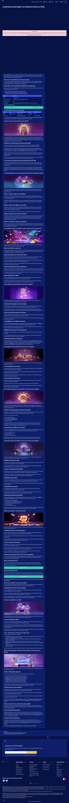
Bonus (46, 1)
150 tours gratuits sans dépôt (34, 699)
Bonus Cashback (33, 725)
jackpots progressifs (15, 386)
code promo (22, 149)
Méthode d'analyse (19, 767)
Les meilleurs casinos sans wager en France (16, 725)
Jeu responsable (18, 772)
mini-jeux (35, 138)
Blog (63, 1)
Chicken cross (59, 772)
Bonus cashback (46, 767)
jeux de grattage (33, 340)
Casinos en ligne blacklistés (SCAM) (34, 775)
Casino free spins (27, 725)
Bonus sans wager (46, 769)
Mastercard (15, 500)
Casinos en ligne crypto (33, 771)
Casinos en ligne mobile (33, 764)
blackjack (11, 343)
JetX (57, 766)
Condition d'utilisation (20, 774)
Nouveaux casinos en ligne (33, 773)
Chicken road (59, 764)
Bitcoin (12, 502)
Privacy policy (26, 755)
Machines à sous (59, 775)
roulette (11, 429)
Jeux (58, 1)
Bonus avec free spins (46, 764)
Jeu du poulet (59, 770)
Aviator (58, 767)
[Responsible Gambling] (34, 783)
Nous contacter (18, 770)
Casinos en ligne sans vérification (33, 767)
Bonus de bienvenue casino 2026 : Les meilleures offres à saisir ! (15, 732)
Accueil (5, 731)
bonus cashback (11, 277)
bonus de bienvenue (18, 699)
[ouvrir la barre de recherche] (65, 2)
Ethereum (16, 502)
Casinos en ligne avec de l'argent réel (33, 769)
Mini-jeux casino (59, 774)
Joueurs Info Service (31, 34)
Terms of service (33, 755)
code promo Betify (25, 722)
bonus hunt (27, 700)
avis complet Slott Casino (10, 104)
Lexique (17, 766)
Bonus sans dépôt (46, 766)
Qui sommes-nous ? (19, 769)
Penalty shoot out (60, 769)
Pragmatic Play (14, 418)
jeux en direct (40, 323)
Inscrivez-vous (31, 752)
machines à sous (22, 138)
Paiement (52, 1)
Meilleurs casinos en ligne (37, 1)
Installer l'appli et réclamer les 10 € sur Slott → (23, 107)
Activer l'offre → (23, 567)
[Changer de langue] (63, 779)
